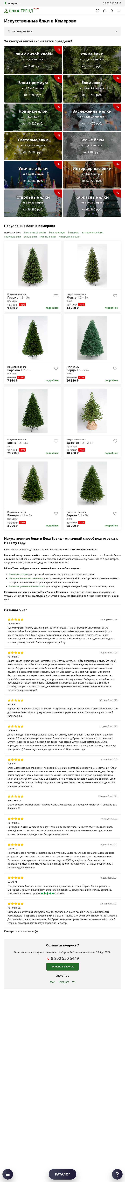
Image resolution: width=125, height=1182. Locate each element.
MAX (52, 981)
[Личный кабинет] (112, 11)
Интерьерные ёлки (69, 236)
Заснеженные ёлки (92, 232)
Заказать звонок (62, 966)
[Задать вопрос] (117, 1174)
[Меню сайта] (119, 11)
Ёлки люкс (73, 232)
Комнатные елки (18, 574)
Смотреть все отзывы (19, 931)
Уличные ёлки (48, 236)
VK (73, 981)
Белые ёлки (30, 236)
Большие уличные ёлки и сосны (27, 586)
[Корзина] (105, 11)
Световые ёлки (12, 236)
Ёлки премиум (57, 232)
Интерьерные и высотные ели (26, 578)
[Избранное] (97, 11)
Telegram (64, 981)
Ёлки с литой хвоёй (35, 232)
